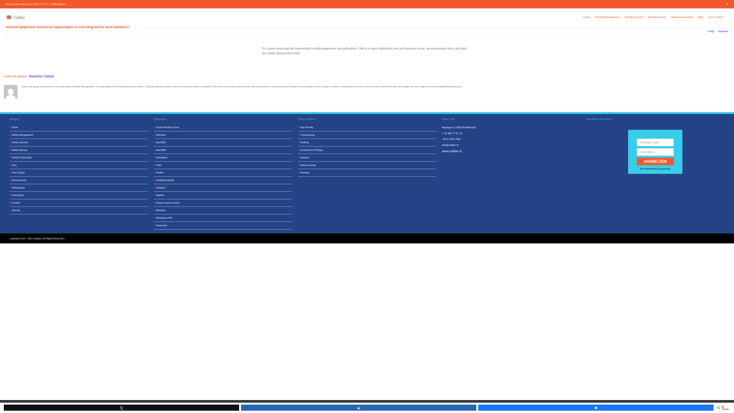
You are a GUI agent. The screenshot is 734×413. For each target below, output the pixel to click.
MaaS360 (161, 150)
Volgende (723, 31)
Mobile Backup (19, 150)
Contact (16, 203)
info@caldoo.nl (58, 4)
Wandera (161, 210)
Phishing (304, 172)
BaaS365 (161, 142)
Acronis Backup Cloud (167, 127)
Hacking (304, 142)
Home (15, 127)
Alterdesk (161, 135)
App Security (306, 127)
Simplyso (161, 187)
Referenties (18, 195)
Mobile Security (20, 142)
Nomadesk (161, 157)
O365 (159, 165)
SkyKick (160, 195)
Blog (14, 165)
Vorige (711, 31)
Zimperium (161, 225)
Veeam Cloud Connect (167, 203)
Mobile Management (22, 135)
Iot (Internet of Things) (311, 150)
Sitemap (16, 210)
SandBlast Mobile (165, 180)
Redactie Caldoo (41, 76)
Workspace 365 (164, 218)
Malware (304, 157)
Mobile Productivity (22, 157)
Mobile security (308, 165)
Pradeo (160, 172)
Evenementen (19, 180)
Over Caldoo (18, 172)
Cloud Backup (307, 135)
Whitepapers (18, 187)
